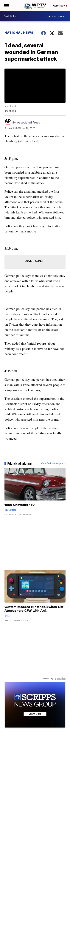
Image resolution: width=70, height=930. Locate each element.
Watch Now (59, 6)
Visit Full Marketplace (53, 463)
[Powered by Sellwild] (60, 678)
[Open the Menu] (6, 5)
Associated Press (28, 122)
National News (18, 32)
